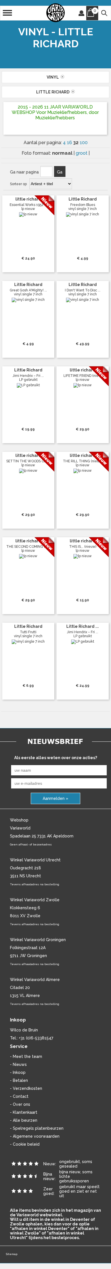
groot (82, 153)
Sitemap (11, 1254)
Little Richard (53, 92)
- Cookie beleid (25, 1144)
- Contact (19, 1096)
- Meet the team (26, 1056)
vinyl (54, 77)
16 (70, 142)
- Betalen (19, 1080)
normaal (62, 153)
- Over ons (20, 1104)
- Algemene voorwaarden (34, 1136)
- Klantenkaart (23, 1112)
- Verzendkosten (26, 1088)
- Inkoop (18, 1072)
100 (84, 142)
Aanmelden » (55, 798)
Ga (59, 172)
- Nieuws (18, 1064)
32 (76, 142)
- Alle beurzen (23, 1120)
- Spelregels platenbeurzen (36, 1128)
